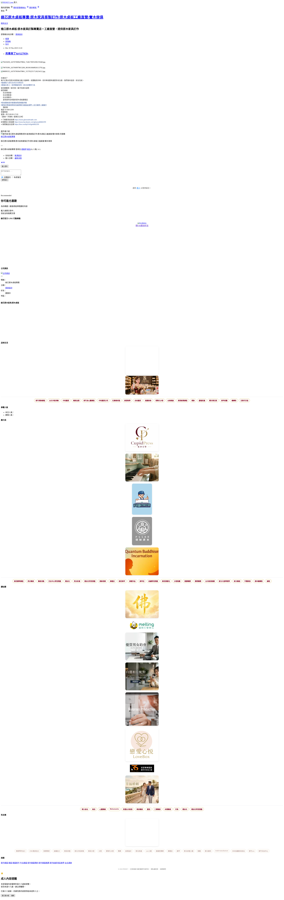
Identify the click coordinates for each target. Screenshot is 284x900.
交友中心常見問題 (54, 581)
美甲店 (142, 581)
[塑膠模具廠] (142, 709)
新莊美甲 (122, 581)
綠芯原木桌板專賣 (8, 137)
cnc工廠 (149, 851)
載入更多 (5, 166)
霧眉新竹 (16, 863)
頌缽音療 (103, 581)
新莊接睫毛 (166, 581)
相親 (199, 851)
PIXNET (125, 869)
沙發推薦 (177, 581)
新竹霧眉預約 (33, 863)
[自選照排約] (142, 676)
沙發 (100, 851)
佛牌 (119, 851)
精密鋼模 (198, 581)
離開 (12, 895)
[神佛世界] (142, 604)
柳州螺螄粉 (259, 581)
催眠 (268, 581)
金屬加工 (57, 851)
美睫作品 (132, 581)
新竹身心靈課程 (89, 400)
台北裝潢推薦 (210, 581)
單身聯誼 (140, 809)
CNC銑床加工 (34, 851)
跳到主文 (4, 23)
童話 (148, 809)
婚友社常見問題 (89, 581)
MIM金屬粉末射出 (238, 851)
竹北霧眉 (23, 863)
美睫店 (112, 581)
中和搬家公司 (103, 400)
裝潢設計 (18, 155)
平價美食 (247, 581)
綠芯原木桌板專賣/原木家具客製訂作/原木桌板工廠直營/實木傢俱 (52, 17)
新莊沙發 (91, 851)
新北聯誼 (237, 581)
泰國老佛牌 (160, 851)
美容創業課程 (182, 400)
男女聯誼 (31, 581)
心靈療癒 (103, 809)
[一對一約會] (142, 646)
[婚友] (142, 745)
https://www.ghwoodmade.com (26, 120)
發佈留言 (5, 180)
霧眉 (10, 863)
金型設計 (128, 851)
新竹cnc (251, 851)
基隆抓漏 (202, 400)
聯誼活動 (41, 581)
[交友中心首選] (142, 438)
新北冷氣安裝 (79, 851)
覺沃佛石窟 (213, 400)
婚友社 (67, 581)
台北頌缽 (68, 863)
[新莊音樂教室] (142, 468)
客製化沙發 (159, 400)
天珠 (176, 809)
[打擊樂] (142, 625)
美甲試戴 (224, 400)
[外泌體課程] (142, 385)
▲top (3, 162)
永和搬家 (138, 400)
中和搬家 (66, 400)
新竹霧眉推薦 (44, 863)
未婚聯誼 (168, 809)
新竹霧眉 (4, 863)
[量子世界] (142, 561)
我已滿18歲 (5, 895)
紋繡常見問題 (153, 581)
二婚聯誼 (157, 809)
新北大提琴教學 (224, 581)
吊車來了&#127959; (16, 53)
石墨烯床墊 (116, 400)
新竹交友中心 (263, 851)
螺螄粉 (234, 400)
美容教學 (127, 400)
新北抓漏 (139, 851)
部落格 (8, 41)
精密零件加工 (20, 851)
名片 (7, 44)
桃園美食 (148, 400)
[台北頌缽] (142, 531)
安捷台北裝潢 (127, 809)
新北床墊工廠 (188, 851)
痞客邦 (24, 149)
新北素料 (208, 851)
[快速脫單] (142, 790)
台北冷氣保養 (54, 400)
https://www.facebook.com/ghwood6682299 (30, 122)
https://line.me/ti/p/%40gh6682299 (27, 124)
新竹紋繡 (53, 863)
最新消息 (18, 158)
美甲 (178, 851)
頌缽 (193, 400)
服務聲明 (163, 869)
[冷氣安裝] (142, 499)
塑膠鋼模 (187, 581)
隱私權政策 (154, 869)
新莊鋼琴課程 (18, 581)
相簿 (7, 39)
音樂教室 (46, 851)
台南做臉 (171, 400)
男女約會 (77, 581)
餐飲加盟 (76, 400)
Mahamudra (114, 809)
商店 (93, 809)
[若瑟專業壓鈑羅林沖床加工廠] (142, 769)
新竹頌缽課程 (40, 400)
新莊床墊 (67, 851)
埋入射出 (85, 809)
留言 (29, 149)
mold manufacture (221, 851)
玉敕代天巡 (244, 400)
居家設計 (19, 34)
